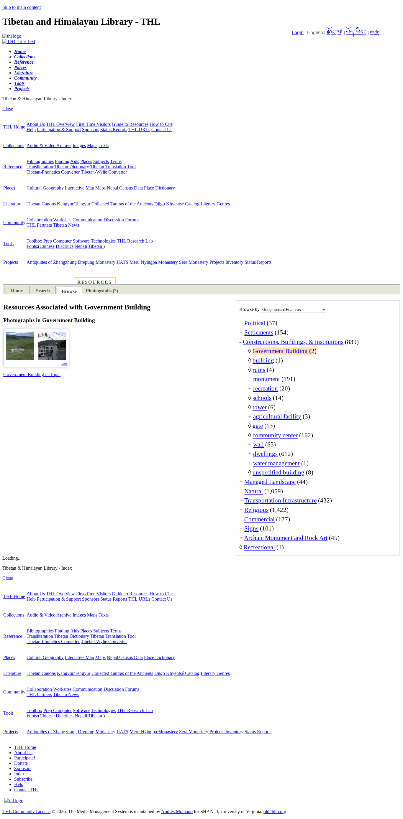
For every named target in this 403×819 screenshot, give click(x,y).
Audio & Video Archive (49, 145)
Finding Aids (67, 161)
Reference (12, 166)
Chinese (47, 246)
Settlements (258, 332)
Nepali (81, 246)
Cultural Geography (45, 187)
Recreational (259, 547)
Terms (116, 161)
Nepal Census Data (125, 187)
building (263, 360)
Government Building (280, 351)
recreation (265, 388)
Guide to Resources (130, 124)
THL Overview (60, 124)
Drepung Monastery (96, 262)
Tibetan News (66, 225)
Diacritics (64, 246)
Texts (104, 145)
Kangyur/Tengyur (73, 203)
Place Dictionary (159, 187)
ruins (259, 369)
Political (254, 323)
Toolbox (34, 240)
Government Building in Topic (31, 374)
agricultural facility (277, 416)
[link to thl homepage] (13, 800)
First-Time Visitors (93, 124)
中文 (374, 32)
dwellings (265, 453)
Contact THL (26, 789)
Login (298, 32)
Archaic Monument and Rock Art (285, 537)
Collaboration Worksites (49, 219)
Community (14, 222)
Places (86, 161)
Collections (13, 145)
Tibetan (95, 246)
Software (81, 240)
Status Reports (113, 129)
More (64, 363)
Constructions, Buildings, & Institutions (293, 341)
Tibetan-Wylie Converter (104, 171)
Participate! (24, 757)
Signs (251, 528)
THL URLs (139, 129)
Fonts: (32, 246)
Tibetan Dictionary (71, 166)
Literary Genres (215, 203)
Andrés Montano (177, 811)
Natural (253, 491)
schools (262, 397)
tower (260, 407)
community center (275, 435)
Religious (256, 509)
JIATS (122, 262)
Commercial (259, 519)
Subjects (101, 161)
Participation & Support (59, 129)
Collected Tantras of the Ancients (122, 203)
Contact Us (161, 129)
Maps (92, 145)
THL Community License (26, 811)
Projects (10, 262)
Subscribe (23, 779)
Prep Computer (57, 240)
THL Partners (39, 225)
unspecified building (278, 472)
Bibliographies (40, 161)
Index (19, 773)
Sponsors (90, 129)
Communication (87, 219)
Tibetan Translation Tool (113, 166)
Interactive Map (79, 187)
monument (266, 379)
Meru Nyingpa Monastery (154, 262)
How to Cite (161, 124)
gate (258, 425)
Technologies (103, 240)
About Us (36, 124)
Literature (12, 203)
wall (258, 444)
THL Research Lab (135, 240)
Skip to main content (21, 7)
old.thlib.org (274, 811)
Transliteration (40, 166)
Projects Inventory (226, 262)
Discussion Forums (121, 219)
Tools (8, 243)
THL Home (14, 126)
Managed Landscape (270, 481)
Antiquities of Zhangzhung (52, 262)
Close (7, 108)
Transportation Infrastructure (280, 500)
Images (79, 145)
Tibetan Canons (41, 203)
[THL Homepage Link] (11, 36)
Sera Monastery (193, 262)
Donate (21, 763)
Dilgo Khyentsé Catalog (176, 203)
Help (31, 129)
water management (276, 463)
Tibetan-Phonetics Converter (53, 171)
